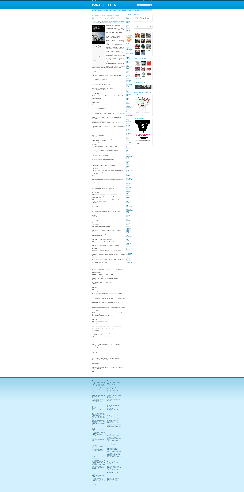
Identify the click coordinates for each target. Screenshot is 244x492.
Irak (127, 137)
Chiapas (127, 71)
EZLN (127, 99)
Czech (127, 22)
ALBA (127, 46)
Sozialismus (128, 232)
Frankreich (128, 106)
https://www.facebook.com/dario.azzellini (143, 26)
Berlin (127, 61)
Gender (127, 114)
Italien (127, 138)
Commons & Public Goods (111, 444)
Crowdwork (128, 76)
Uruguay (127, 247)
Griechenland (128, 122)
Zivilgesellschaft (129, 262)
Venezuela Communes (111, 442)
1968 (127, 45)
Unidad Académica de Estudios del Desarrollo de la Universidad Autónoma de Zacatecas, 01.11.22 (114, 431)
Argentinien (128, 54)
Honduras (128, 130)
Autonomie (128, 58)
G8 (126, 111)
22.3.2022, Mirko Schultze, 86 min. (113, 435)
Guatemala (128, 125)
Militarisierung (128, 178)
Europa (127, 98)
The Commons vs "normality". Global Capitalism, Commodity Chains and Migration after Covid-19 (113, 454)
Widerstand (128, 258)
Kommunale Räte (129, 151)
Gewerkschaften (129, 116)
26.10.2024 (109, 400)
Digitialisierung (129, 81)
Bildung (127, 65)
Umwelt (127, 244)
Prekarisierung (129, 209)
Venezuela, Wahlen (128, 251)
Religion (127, 219)
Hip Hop (127, 129)
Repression (128, 220)
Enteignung (128, 95)
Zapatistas (128, 261)
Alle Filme (148, 50)
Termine (124, 10)
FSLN (127, 108)
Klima (127, 146)
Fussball (127, 110)
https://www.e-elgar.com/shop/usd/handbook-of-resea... (99, 64)
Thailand (127, 240)
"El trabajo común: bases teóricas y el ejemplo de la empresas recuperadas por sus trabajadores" (113, 416)
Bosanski (128, 21)
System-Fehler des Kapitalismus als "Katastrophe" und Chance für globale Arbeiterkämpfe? (98, 421)
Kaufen (94, 60)
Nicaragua (128, 188)
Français (127, 25)
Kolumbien (128, 150)
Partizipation (128, 197)
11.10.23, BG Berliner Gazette (97, 401)
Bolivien (127, 68)
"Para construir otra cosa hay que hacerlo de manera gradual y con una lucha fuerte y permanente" (98, 414)
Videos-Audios (116, 10)
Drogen (127, 86)
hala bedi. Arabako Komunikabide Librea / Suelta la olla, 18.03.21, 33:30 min (98, 417)
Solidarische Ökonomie (111, 22)
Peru (127, 201)
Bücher (100, 10)
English (93, 0)
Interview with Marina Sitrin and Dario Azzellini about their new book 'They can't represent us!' (98, 471)
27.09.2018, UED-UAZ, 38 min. (112, 472)
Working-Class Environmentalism (113, 405)
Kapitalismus (128, 143)
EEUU (127, 89)
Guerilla (127, 126)
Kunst (127, 165)
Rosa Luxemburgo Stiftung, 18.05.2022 (114, 426)
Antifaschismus (129, 49)
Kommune (128, 155)
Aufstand (127, 57)
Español (100, 0)
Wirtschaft (128, 259)
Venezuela (128, 249)
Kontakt (150, 0)
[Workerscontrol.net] (143, 88)
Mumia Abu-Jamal (129, 179)
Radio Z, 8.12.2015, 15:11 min (97, 458)
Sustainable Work (110, 408)
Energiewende (129, 94)
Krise (127, 162)
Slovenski (128, 31)
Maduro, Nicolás (129, 170)
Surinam (127, 239)
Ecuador (127, 87)
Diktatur (127, 83)
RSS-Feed (144, 0)
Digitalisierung (128, 80)
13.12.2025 (109, 389)
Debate (108, 471)
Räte (127, 216)
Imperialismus (128, 133)
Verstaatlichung (129, 254)
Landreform (128, 167)
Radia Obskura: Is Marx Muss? (97, 466)
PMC (127, 205)
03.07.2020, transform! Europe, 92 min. (114, 451)
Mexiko (127, 174)
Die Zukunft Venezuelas (96, 428)
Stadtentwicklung (129, 236)
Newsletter (140, 0)
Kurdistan (128, 166)
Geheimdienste (129, 112)
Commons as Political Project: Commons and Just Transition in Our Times (113, 449)
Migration (128, 175)
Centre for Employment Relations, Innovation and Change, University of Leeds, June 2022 (98, 410)
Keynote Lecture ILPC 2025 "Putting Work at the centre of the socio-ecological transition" (113, 391)
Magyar (127, 29)
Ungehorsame (128, 245)
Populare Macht (129, 206)
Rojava (127, 224)
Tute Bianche (128, 243)
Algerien (127, 48)
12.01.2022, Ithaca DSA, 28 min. (113, 443)
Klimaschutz (128, 147)
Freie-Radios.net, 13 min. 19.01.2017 (98, 450)
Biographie (130, 10)
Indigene (127, 134)
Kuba (127, 163)
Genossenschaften (129, 115)
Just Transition (128, 141)
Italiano (127, 27)
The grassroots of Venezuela (97, 478)
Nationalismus (128, 184)
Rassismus (128, 215)
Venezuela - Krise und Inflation (97, 449)
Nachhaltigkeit (128, 183)
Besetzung (128, 62)
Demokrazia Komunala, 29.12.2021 (113, 418)
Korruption (128, 161)
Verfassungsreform (129, 253)
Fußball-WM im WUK (95, 474)
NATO (127, 186)
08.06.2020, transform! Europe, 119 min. (114, 456)
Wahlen (127, 257)
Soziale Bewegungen (96, 22)
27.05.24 (93, 397)
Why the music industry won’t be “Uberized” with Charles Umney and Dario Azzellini (98, 407)
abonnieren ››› (142, 19)
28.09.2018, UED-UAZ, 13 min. (112, 464)
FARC (127, 102)
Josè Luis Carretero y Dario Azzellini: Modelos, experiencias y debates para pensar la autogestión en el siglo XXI (114, 387)
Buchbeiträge (107, 10)
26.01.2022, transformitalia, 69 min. (113, 440)
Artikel (94, 10)
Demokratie (128, 77)
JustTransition (128, 142)
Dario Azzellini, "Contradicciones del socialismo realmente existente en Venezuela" (113, 462)
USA (127, 248)
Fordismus (128, 103)
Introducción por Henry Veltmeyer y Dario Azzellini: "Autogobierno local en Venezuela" (114, 467)
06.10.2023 (109, 406)
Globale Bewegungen (128, 120)
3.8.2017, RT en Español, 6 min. (112, 480)
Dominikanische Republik (129, 85)
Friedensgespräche (129, 107)
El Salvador (128, 90)
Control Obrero (94, 445)
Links (147, 0)
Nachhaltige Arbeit (103, 22)
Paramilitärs (128, 196)
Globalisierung (129, 121)
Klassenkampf (121, 21)
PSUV (127, 212)
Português (128, 30)
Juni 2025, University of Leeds (112, 384)
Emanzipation (128, 93)
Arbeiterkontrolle (115, 21)
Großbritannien (129, 124)
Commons (128, 75)
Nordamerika (128, 190)
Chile (127, 72)
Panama (127, 193)
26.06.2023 (109, 414)
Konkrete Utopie (129, 156)
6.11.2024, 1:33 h (110, 397)
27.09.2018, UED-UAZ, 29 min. (112, 469)
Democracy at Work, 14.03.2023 (112, 422)
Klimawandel (128, 149)
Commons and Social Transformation (113, 399)
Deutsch (96, 0)
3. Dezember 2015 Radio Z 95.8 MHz (98, 464)
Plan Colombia (129, 202)
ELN (127, 91)
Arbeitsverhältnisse (129, 53)
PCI (127, 198)
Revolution (128, 223)
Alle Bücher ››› (138, 78)
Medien (127, 171)
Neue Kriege (128, 187)
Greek (127, 26)
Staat (127, 235)
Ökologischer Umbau (128, 192)
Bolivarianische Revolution (129, 67)
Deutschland (128, 79)
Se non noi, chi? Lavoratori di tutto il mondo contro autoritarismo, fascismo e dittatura (114, 438)
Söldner (127, 227)
